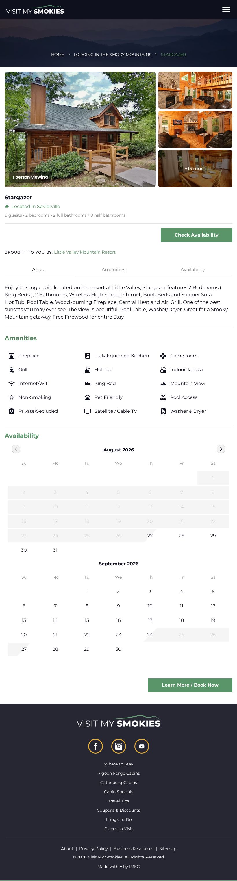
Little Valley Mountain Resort (85, 252)
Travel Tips (118, 801)
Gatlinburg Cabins (118, 782)
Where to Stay (118, 764)
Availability (193, 269)
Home (57, 54)
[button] (226, 9)
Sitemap (167, 848)
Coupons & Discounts (118, 810)
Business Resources (133, 848)
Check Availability (197, 235)
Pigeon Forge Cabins (118, 773)
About (39, 269)
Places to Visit (118, 828)
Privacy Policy (93, 848)
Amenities (113, 269)
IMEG (134, 866)
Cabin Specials (118, 791)
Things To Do (118, 819)
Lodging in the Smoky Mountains (112, 54)
